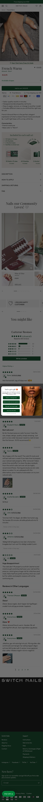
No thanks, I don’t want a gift (11, 413)
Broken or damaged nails (11, 397)
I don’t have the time (11, 410)
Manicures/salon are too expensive (11, 402)
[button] (8, 794)
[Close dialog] (40, 388)
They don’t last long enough (11, 406)
